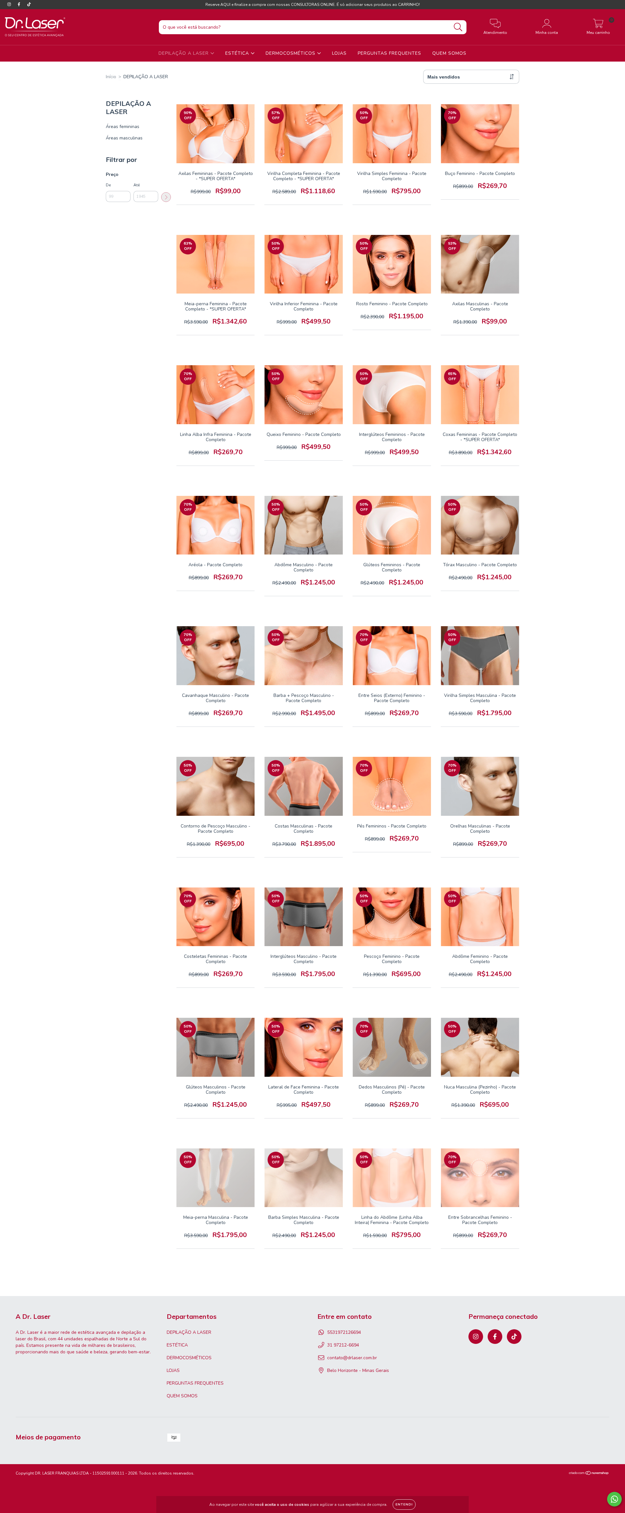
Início (111, 77)
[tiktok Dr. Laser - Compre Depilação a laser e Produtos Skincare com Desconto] (29, 4)
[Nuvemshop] (589, 1474)
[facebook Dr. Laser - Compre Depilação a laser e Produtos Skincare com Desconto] (19, 4)
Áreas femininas (122, 126)
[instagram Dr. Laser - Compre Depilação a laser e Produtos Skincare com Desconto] (10, 4)
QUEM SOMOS (449, 53)
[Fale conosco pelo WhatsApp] (614, 1499)
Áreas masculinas (124, 138)
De (108, 185)
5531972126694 (344, 1332)
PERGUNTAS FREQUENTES (389, 53)
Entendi (404, 1504)
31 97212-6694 (343, 1345)
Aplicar (166, 197)
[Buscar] (458, 27)
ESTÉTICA (238, 53)
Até (136, 185)
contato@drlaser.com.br (352, 1358)
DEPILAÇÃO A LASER (184, 53)
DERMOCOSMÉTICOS (291, 53)
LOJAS (339, 53)
